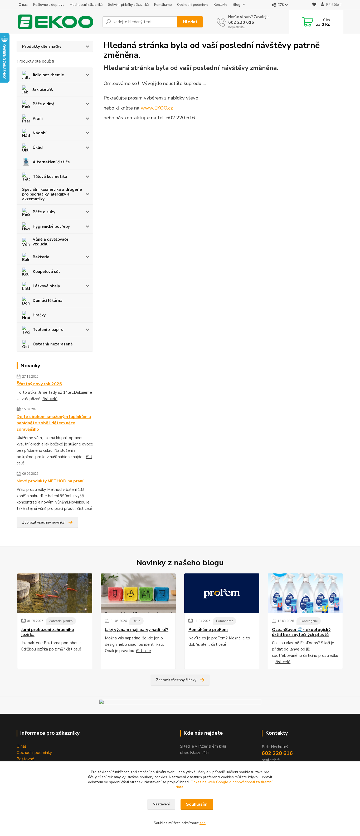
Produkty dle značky (41, 46)
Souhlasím (196, 804)
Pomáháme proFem (208, 629)
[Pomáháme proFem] (221, 593)
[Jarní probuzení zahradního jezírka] (54, 593)
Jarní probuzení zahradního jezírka (47, 632)
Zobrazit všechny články (176, 679)
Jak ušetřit (43, 89)
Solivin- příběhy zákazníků (128, 4)
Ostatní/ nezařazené (53, 344)
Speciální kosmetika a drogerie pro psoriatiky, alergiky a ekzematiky (52, 194)
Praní (38, 118)
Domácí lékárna (47, 300)
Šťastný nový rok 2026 (39, 384)
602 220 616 (241, 22)
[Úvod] (57, 21)
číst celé (49, 398)
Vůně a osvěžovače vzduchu (51, 242)
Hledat (190, 22)
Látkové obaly (46, 286)
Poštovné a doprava (48, 4)
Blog (236, 4)
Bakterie (41, 257)
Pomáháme (163, 4)
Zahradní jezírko (61, 621)
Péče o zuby (44, 212)
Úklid (38, 147)
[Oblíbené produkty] (314, 5)
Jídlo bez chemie (48, 75)
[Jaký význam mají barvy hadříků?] (138, 593)
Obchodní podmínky (192, 4)
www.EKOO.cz (157, 107)
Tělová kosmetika (50, 176)
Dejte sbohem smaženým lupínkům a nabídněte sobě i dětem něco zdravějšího (54, 423)
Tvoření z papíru (48, 329)
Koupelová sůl (46, 271)
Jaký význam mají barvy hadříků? (136, 629)
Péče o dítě (43, 104)
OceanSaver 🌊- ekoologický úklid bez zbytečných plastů (301, 632)
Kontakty (220, 4)
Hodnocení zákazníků (86, 4)
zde (203, 822)
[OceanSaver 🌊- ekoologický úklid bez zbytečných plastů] (305, 593)
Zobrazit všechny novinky (43, 522)
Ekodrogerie (309, 621)
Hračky (39, 315)
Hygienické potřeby (51, 226)
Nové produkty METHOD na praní (50, 481)
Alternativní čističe (51, 162)
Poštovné (25, 759)
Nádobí (39, 133)
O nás (23, 4)
